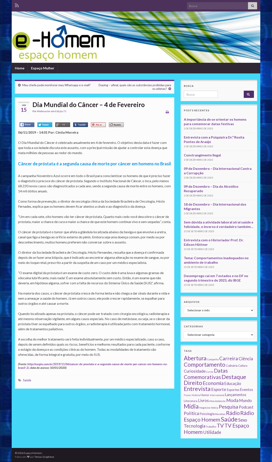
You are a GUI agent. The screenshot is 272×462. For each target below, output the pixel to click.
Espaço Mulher (42, 68)
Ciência (246, 358)
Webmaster (44, 111)
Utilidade (212, 432)
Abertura (195, 358)
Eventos (246, 389)
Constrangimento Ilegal (202, 155)
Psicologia (207, 414)
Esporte (218, 389)
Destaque (234, 376)
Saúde (27, 380)
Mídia (191, 406)
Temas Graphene (44, 456)
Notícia (214, 407)
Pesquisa (228, 407)
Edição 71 (60, 111)
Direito (193, 382)
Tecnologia (194, 425)
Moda (232, 400)
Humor (205, 395)
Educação (232, 383)
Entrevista (197, 388)
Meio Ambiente (217, 401)
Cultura (242, 365)
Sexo (242, 419)
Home (19, 68)
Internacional (217, 395)
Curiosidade (194, 371)
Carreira (228, 358)
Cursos (209, 371)
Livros (203, 400)
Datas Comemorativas (206, 374)
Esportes (233, 390)
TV (220, 425)
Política (191, 413)
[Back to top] (262, 452)
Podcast (246, 407)
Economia (213, 383)
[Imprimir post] (167, 112)
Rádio (233, 413)
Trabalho (211, 426)
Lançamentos (235, 394)
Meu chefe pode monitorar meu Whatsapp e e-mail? (56, 85)
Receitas (220, 414)
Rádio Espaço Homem (219, 416)
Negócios (204, 407)
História (196, 395)
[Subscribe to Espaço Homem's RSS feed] (17, 4)
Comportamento (204, 364)
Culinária (232, 365)
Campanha (213, 359)
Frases (187, 395)
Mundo (245, 400)
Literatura (190, 401)
